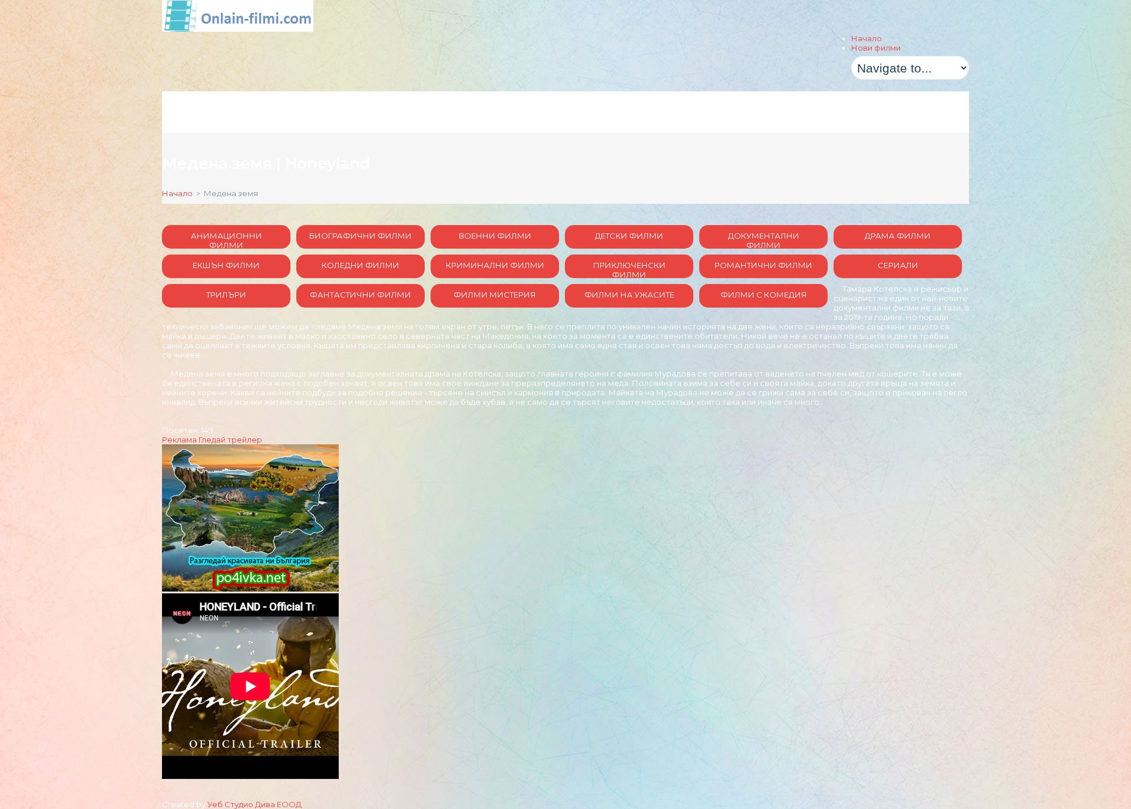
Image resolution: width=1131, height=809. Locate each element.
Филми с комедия (763, 294)
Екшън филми (226, 265)
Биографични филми (360, 235)
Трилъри (226, 294)
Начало (866, 38)
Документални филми (763, 240)
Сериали (898, 265)
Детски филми (629, 235)
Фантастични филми (360, 294)
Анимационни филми (226, 240)
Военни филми (495, 235)
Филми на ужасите (629, 294)
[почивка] (250, 588)
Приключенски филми (629, 269)
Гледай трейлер (230, 439)
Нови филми (876, 47)
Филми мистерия (495, 294)
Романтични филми (763, 265)
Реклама (179, 439)
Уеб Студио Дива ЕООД (254, 804)
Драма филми (898, 235)
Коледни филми (360, 265)
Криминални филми (495, 265)
